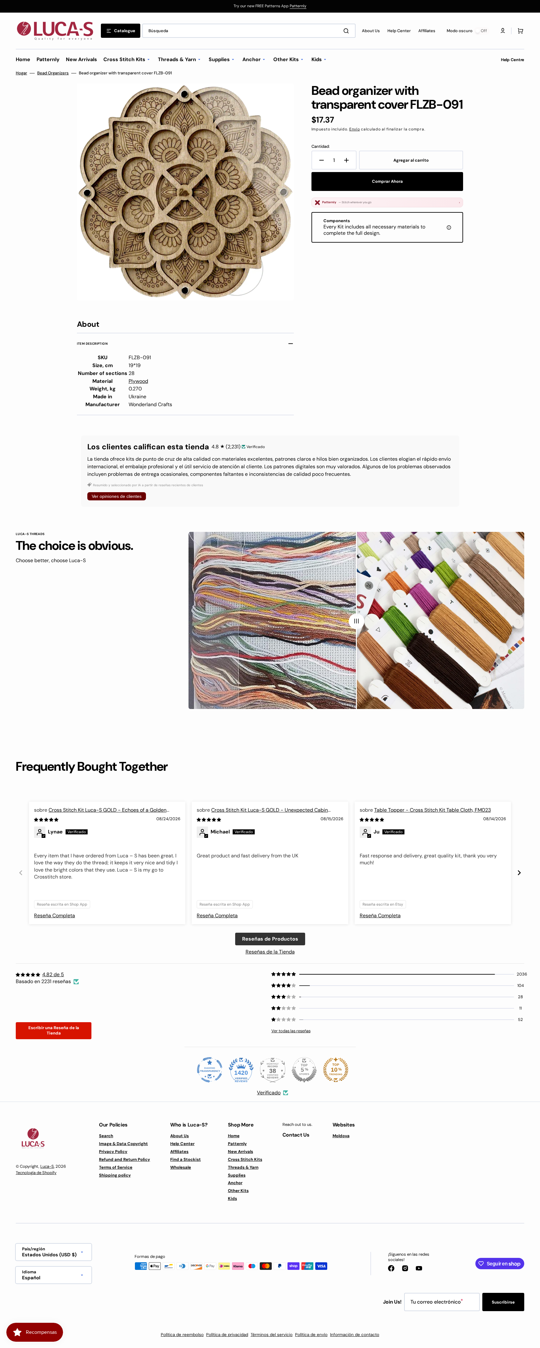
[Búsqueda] (347, 31)
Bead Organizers (53, 73)
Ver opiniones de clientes (117, 496)
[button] (519, 31)
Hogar (21, 73)
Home (234, 1135)
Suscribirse (503, 1302)
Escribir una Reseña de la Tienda (53, 1030)
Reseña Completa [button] (54, 915)
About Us (179, 1135)
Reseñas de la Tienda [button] (270, 951)
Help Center (182, 1143)
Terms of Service (115, 1167)
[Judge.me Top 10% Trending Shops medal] (335, 1069)
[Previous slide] (21, 873)
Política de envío (311, 1334)
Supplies (237, 1175)
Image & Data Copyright (123, 1143)
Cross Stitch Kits (245, 1159)
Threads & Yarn (243, 1167)
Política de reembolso (182, 1334)
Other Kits (238, 1190)
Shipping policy (115, 1175)
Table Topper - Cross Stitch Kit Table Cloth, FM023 (432, 810)
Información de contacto (354, 1334)
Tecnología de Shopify (36, 1172)
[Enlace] (270, 6)
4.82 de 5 (53, 974)
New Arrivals (240, 1151)
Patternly (298, 6)
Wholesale (180, 1167)
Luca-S (47, 1166)
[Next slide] (519, 873)
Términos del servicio (272, 1334)
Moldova (341, 1135)
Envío (354, 129)
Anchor (235, 1182)
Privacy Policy (113, 1151)
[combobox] (249, 31)
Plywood (138, 381)
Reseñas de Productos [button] (270, 939)
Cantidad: (320, 146)
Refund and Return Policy (124, 1159)
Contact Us (296, 1135)
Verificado (269, 1092)
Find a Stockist (185, 1159)
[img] (46, 819)
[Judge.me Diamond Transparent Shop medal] (209, 1069)
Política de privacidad (227, 1334)
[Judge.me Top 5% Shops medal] (304, 1069)
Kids (232, 1198)
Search (106, 1135)
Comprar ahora (387, 181)
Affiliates (179, 1151)
